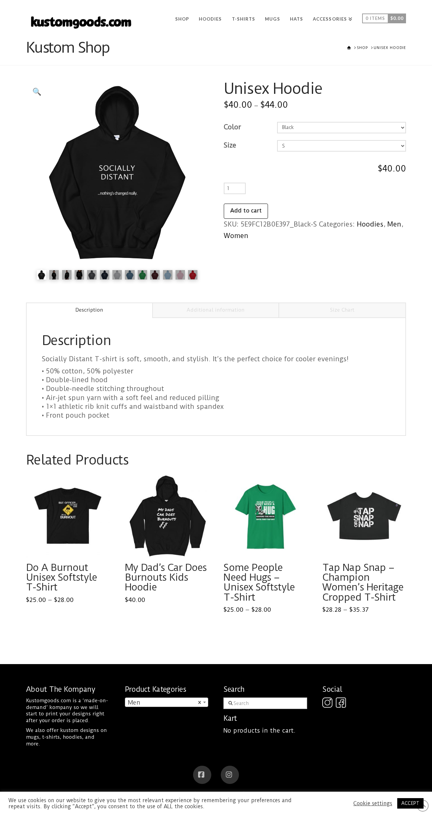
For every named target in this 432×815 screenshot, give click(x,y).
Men (394, 224)
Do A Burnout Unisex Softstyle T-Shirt (61, 577)
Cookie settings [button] (372, 803)
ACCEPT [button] (410, 803)
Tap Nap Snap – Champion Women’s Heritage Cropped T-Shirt (362, 582)
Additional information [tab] (216, 310)
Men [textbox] (164, 702)
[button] (37, 92)
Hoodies (370, 224)
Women (236, 236)
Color (232, 127)
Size (230, 145)
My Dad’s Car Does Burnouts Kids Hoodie (166, 577)
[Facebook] (202, 775)
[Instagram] (230, 775)
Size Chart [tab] (342, 310)
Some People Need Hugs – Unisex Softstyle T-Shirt (259, 582)
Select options (70, 546)
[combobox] (167, 702)
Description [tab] (89, 310)
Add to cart (246, 210)
